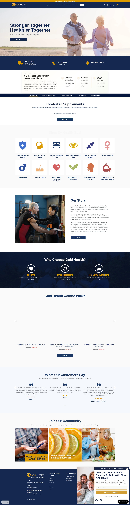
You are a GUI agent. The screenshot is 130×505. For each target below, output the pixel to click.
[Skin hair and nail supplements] (39, 167)
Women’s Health (107, 155)
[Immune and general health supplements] (22, 145)
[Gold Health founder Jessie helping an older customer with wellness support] (40, 219)
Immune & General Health (22, 156)
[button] (15, 321)
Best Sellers (33, 95)
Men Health (23, 177)
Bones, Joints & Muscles (90, 156)
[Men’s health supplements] (22, 167)
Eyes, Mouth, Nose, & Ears (73, 156)
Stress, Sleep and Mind (56, 156)
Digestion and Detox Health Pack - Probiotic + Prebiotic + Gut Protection (65, 346)
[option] (65, 32)
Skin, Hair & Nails (40, 177)
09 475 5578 (29, 489)
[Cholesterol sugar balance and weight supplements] (107, 167)
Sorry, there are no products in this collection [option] (65, 113)
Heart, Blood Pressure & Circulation (56, 179)
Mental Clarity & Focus (39, 156)
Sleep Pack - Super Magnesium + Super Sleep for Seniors (99, 346)
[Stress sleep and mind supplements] (56, 145)
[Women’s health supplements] (107, 145)
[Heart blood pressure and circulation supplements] (56, 167)
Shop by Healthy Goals (48, 95)
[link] (31, 63)
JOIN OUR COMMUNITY (111, 492)
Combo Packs (82, 95)
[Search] (107, 5)
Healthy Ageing (95, 95)
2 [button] (65, 405)
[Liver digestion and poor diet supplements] (90, 167)
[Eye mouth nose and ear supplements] (73, 145)
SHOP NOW (19, 39)
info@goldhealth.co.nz (32, 487)
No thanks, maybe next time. (111, 496)
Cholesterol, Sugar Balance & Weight (107, 178)
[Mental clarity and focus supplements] (39, 145)
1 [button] (64, 405)
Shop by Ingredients (67, 95)
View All (65, 120)
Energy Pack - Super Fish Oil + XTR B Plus (31, 345)
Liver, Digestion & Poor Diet (90, 178)
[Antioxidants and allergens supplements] (73, 167)
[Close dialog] (127, 469)
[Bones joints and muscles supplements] (90, 145)
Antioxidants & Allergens (73, 178)
